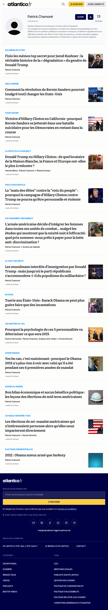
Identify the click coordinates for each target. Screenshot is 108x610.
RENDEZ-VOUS (9, 575)
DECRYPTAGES (9, 563)
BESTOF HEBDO (10, 591)
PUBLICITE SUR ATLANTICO (66, 575)
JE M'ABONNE (76, 4)
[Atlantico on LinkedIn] (58, 523)
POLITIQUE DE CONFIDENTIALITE (68, 586)
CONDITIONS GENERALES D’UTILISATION (72, 603)
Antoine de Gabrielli (31, 247)
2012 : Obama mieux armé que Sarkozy (35, 455)
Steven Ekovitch (30, 435)
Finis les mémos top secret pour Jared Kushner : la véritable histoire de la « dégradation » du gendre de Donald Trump (45, 60)
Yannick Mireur (11, 170)
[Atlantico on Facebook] (50, 523)
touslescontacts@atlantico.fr (54, 530)
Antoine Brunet (65, 339)
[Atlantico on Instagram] (66, 523)
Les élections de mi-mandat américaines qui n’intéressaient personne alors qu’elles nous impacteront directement (40, 426)
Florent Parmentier (13, 339)
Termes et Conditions (67, 509)
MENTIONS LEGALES (63, 569)
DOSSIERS (7, 569)
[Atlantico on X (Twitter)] (42, 523)
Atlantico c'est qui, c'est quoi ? (20, 546)
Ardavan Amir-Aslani (47, 339)
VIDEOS (6, 580)
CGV (56, 563)
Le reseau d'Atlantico (57, 546)
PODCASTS (8, 586)
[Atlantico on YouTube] (74, 523)
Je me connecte (96, 4)
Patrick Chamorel (12, 69)
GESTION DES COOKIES (64, 580)
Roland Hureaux (43, 170)
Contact (81, 546)
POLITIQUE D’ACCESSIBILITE (66, 591)
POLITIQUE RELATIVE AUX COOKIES (70, 597)
